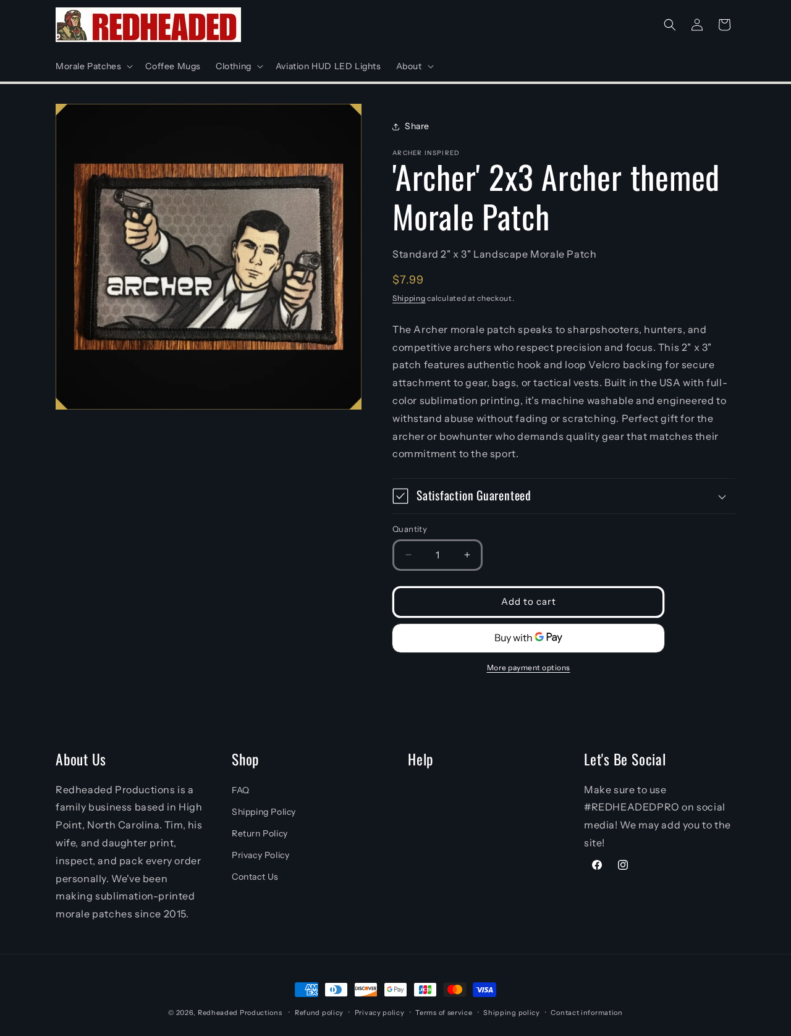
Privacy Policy (260, 855)
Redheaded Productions (240, 1012)
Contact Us (255, 876)
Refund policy (319, 1012)
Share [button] (417, 126)
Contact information (586, 1012)
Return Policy (260, 833)
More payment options (528, 667)
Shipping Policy (264, 811)
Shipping (409, 298)
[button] (93, 66)
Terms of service (443, 1012)
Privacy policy (380, 1012)
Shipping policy (511, 1012)
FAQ (241, 790)
